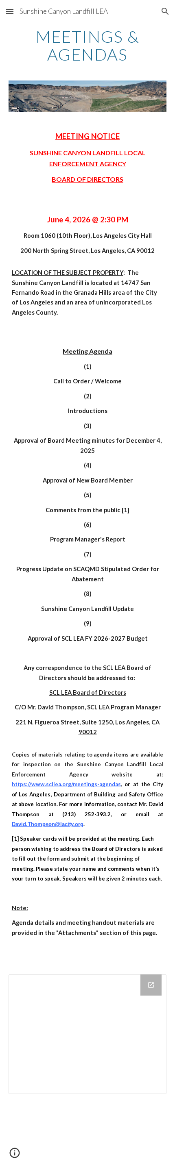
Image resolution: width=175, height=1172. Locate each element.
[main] (88, 45)
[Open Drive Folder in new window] (151, 985)
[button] (10, 11)
